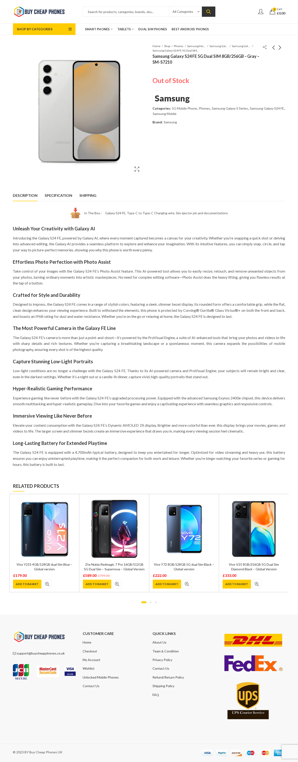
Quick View (47, 584)
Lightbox (137, 169)
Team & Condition (165, 651)
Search (208, 12)
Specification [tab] (58, 195)
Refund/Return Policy (168, 677)
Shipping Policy (163, 686)
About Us (159, 642)
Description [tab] (25, 195)
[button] (144, 602)
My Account (91, 660)
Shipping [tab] (87, 195)
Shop (167, 46)
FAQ (155, 695)
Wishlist (89, 668)
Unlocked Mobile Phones (101, 677)
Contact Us (91, 686)
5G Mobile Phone (184, 108)
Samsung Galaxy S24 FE (241, 46)
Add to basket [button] (27, 584)
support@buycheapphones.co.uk (41, 653)
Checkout (90, 651)
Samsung (172, 98)
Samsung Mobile (196, 46)
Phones (178, 46)
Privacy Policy (162, 660)
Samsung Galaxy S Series (219, 46)
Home (156, 46)
